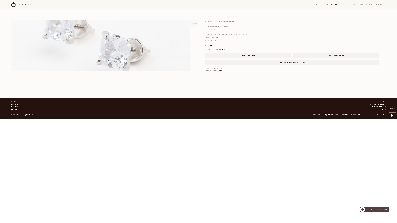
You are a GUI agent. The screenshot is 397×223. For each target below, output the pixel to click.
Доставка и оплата (356, 4)
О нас (316, 4)
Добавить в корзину (248, 55)
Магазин (334, 4)
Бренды (343, 4)
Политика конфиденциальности (325, 115)
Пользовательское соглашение (354, 115)
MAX (220, 71)
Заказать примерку (336, 55)
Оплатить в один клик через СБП (292, 62)
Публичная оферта (378, 115)
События (324, 4)
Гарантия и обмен (378, 107)
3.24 (210, 45)
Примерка (381, 102)
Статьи (383, 109)
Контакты (370, 4)
